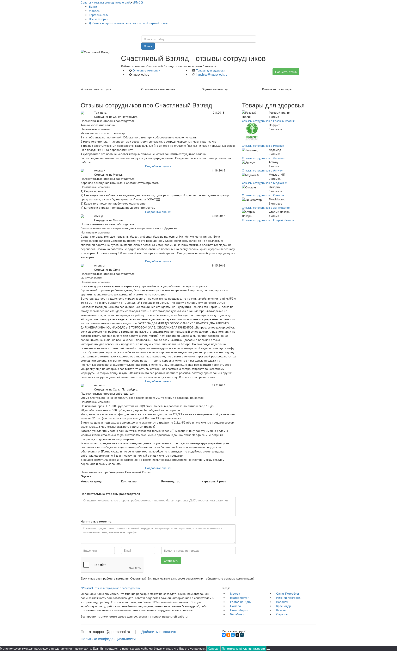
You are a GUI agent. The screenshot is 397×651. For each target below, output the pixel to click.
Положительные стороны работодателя (110, 494)
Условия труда (91, 481)
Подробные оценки (158, 166)
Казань (281, 610)
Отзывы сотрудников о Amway (262, 170)
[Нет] (268, 649)
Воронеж (282, 602)
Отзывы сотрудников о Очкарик (263, 195)
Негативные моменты (96, 521)
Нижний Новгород (288, 597)
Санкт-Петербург (287, 593)
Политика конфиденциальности (108, 638)
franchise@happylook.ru (211, 74)
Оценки (86, 476)
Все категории (98, 19)
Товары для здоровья (210, 70)
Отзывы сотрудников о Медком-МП (265, 183)
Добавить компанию (158, 631)
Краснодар (283, 606)
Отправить (171, 560)
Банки (93, 6)
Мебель (94, 10)
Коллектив (129, 481)
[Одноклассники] (228, 635)
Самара (235, 606)
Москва (235, 593)
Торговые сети (99, 15)
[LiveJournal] (242, 635)
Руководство (171, 481)
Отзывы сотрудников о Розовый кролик (268, 121)
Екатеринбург (239, 597)
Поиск (148, 46)
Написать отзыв (286, 72)
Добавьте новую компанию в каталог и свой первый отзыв (128, 23)
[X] (237, 635)
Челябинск (237, 614)
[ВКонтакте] (224, 635)
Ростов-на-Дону (240, 602)
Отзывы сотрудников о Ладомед (263, 158)
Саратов (282, 614)
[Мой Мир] (233, 635)
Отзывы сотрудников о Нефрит (263, 145)
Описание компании (146, 70)
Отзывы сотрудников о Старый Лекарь (268, 220)
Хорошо (213, 648)
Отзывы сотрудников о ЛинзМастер (266, 207)
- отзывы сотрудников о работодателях (110, 588)
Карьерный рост (214, 481)
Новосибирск (239, 610)
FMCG (138, 2)
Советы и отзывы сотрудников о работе (107, 2)
